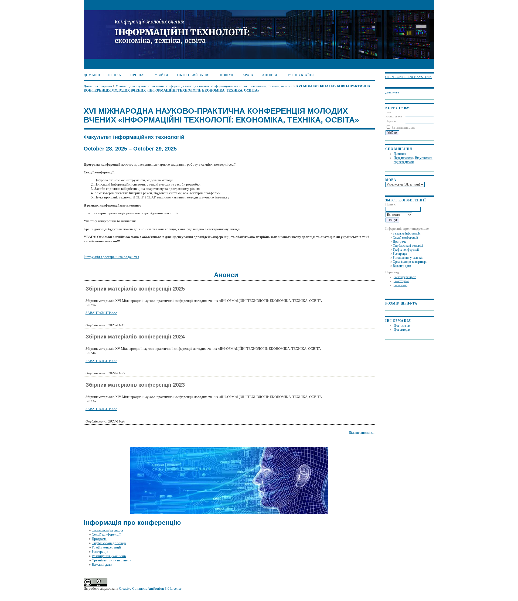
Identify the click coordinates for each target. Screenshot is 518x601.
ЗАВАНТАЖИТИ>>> (101, 313)
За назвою (400, 285)
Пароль (391, 121)
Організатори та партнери (410, 262)
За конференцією (405, 277)
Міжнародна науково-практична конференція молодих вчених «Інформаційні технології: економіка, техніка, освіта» (203, 86)
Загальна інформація (407, 233)
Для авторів (402, 329)
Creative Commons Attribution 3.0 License (150, 588)
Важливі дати (402, 266)
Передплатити (403, 158)
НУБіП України (300, 75)
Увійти (161, 75)
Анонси (269, 75)
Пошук (226, 75)
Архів (248, 75)
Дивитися (400, 154)
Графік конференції (406, 249)
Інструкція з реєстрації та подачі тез (111, 257)
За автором (401, 281)
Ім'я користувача (394, 114)
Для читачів (402, 325)
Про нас (138, 75)
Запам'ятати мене (403, 128)
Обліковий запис (194, 75)
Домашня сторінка (102, 75)
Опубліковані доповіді (408, 245)
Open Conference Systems (408, 77)
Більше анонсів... (361, 433)
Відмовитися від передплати (413, 160)
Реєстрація (400, 254)
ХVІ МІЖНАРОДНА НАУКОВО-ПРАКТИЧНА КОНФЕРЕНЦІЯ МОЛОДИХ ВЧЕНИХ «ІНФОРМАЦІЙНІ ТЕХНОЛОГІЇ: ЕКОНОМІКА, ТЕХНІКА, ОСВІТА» (227, 88)
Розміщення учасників (408, 258)
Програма (399, 241)
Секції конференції (405, 237)
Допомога (392, 92)
